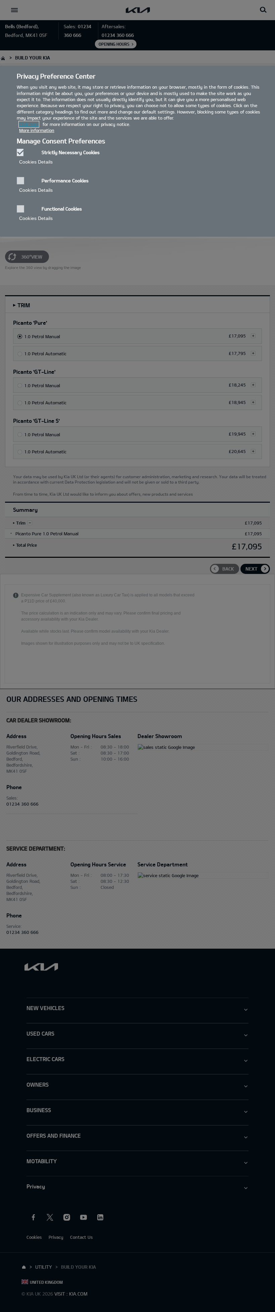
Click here (29, 124)
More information (36, 130)
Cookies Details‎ (36, 162)
